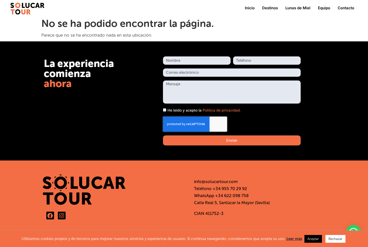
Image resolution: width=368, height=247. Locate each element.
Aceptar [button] (313, 239)
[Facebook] (50, 215)
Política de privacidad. (222, 110)
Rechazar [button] (335, 239)
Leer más (294, 238)
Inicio (250, 8)
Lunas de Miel (297, 8)
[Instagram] (62, 215)
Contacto (346, 8)
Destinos (270, 8)
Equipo (324, 8)
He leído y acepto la (204, 110)
